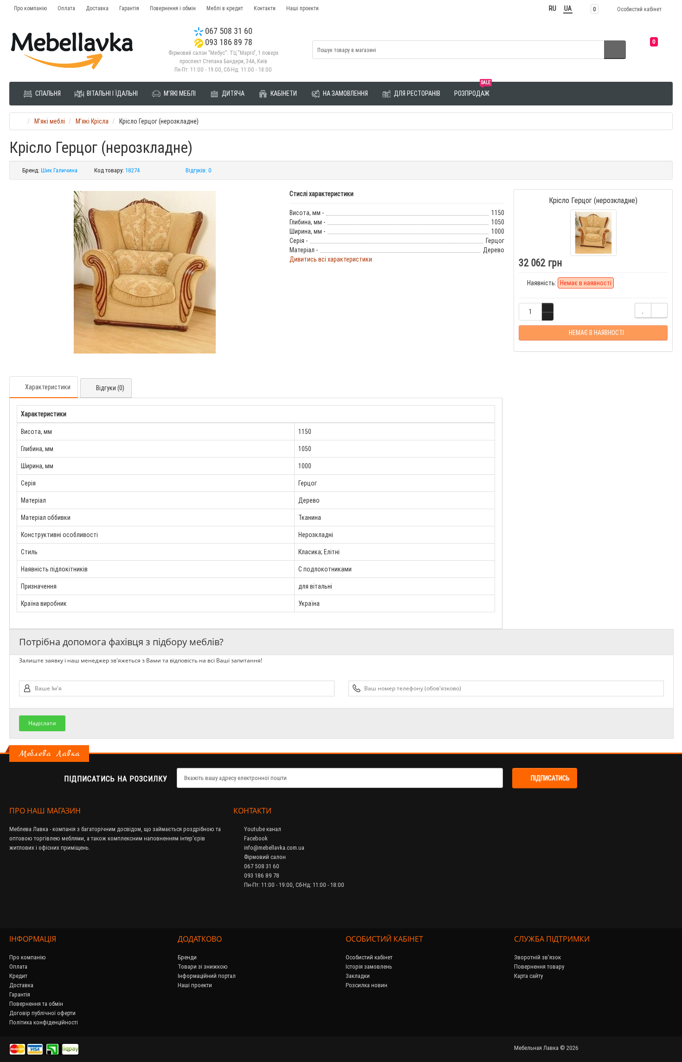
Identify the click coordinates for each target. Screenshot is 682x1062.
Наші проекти (302, 8)
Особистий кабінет (369, 957)
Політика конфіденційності (43, 1022)
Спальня (47, 93)
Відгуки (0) (110, 388)
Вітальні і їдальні (111, 93)
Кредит (18, 976)
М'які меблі (179, 93)
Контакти (265, 8)
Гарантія (129, 8)
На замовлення (345, 93)
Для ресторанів (416, 93)
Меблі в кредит (224, 8)
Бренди (187, 957)
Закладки (358, 976)
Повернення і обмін (173, 8)
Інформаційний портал (207, 976)
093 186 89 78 (227, 42)
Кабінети (283, 93)
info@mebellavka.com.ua (273, 848)
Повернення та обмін (36, 1004)
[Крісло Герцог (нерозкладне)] (145, 272)
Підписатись (550, 778)
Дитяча (232, 93)
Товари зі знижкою (203, 966)
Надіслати (42, 723)
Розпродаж (472, 90)
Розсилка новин (366, 985)
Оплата (66, 8)
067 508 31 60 (227, 31)
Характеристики (48, 387)
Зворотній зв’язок (537, 957)
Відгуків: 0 (199, 170)
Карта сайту (528, 976)
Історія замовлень (369, 966)
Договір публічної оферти (42, 1013)
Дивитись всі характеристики (331, 259)
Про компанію (30, 8)
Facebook (255, 838)
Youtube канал (262, 829)
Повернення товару (539, 966)
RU (552, 8)
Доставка (97, 8)
